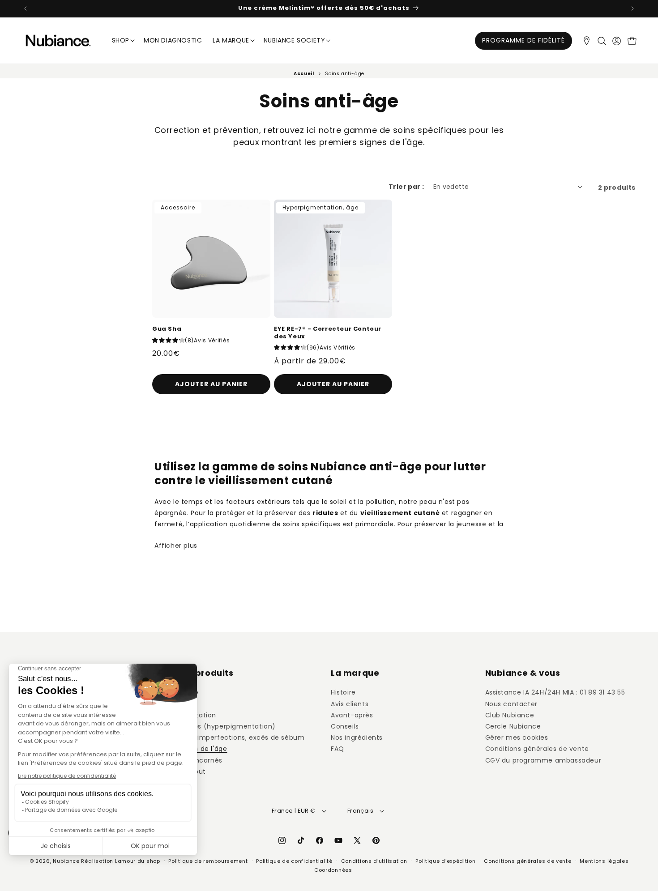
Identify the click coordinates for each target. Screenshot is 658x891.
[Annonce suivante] (632, 8)
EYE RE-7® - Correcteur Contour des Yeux (327, 333)
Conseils (345, 726)
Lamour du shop (137, 861)
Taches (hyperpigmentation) (226, 726)
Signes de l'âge (202, 749)
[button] (601, 40)
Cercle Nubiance (513, 726)
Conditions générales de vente (537, 749)
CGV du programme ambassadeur (543, 760)
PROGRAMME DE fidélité (523, 40)
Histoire (343, 693)
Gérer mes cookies (516, 737)
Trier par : (406, 186)
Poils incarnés (199, 760)
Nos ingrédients (357, 737)
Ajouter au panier (333, 383)
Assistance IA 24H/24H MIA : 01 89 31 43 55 (555, 693)
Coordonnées (333, 870)
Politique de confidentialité (294, 861)
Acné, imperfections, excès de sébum (241, 737)
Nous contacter (511, 704)
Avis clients (349, 704)
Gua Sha (166, 329)
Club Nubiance (509, 715)
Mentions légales (604, 861)
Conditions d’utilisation (374, 861)
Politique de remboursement (208, 861)
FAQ (337, 749)
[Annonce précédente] (25, 8)
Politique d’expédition (445, 861)
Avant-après (352, 715)
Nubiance (66, 861)
